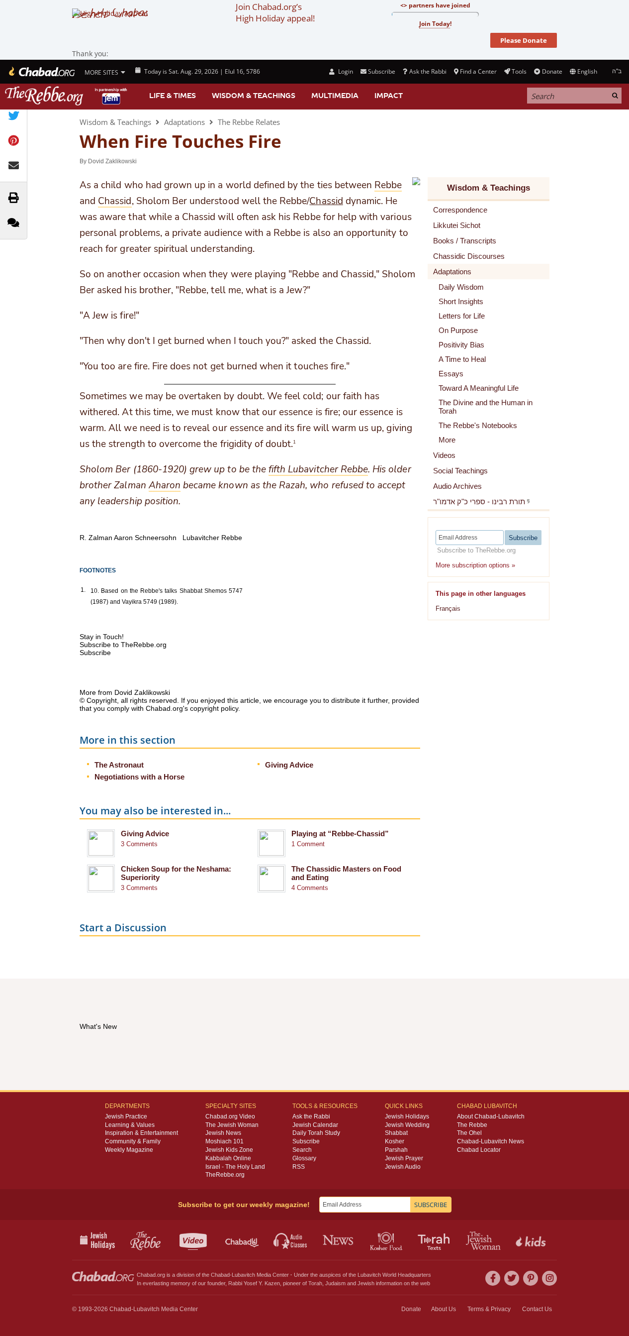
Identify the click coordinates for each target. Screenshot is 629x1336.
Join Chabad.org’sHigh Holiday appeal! (275, 12)
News (339, 1239)
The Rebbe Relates (249, 122)
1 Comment (308, 844)
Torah (315, 1283)
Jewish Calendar (315, 1124)
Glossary (304, 1158)
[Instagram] (549, 1278)
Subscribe (306, 1141)
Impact (388, 95)
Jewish (366, 1283)
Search (302, 1149)
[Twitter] (511, 1278)
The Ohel (469, 1132)
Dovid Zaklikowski (112, 161)
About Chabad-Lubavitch (491, 1116)
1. (83, 589)
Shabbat (396, 1132)
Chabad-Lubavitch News (490, 1141)
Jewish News (223, 1132)
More (447, 440)
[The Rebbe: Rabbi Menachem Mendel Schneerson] (67, 96)
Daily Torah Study (316, 1132)
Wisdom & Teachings (253, 95)
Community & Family (133, 1141)
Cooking (387, 1239)
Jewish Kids (532, 1239)
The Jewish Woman (232, 1124)
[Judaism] (41, 72)
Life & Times (172, 95)
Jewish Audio (403, 1166)
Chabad (220, 1275)
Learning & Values (130, 1124)
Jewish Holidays (407, 1116)
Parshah (396, 1149)
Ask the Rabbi (427, 71)
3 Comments (139, 844)
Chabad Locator (479, 1149)
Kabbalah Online (228, 1158)
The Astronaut (119, 765)
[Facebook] (492, 1278)
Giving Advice (289, 765)
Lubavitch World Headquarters (394, 1275)
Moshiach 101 (224, 1141)
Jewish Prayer (404, 1158)
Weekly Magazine (129, 1149)
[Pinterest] (530, 1278)
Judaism (335, 1283)
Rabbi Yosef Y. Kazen (254, 1283)
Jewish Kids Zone (229, 1149)
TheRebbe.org (225, 1174)
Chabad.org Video (230, 1116)
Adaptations (184, 122)
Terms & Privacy (489, 1309)
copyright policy (214, 708)
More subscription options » (475, 565)
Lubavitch (243, 1275)
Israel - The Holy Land (235, 1166)
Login (345, 71)
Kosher (394, 1141)
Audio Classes (290, 1239)
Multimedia (335, 95)
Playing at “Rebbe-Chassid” (340, 833)
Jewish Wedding (407, 1124)
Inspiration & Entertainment (141, 1132)
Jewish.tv (194, 1239)
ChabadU (242, 1239)
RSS (298, 1166)
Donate (552, 71)
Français (448, 608)
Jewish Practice (126, 1116)
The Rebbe (472, 1124)
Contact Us (537, 1309)
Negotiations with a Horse (139, 777)
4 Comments (309, 887)
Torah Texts (435, 1239)
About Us (443, 1309)
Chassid (326, 201)
